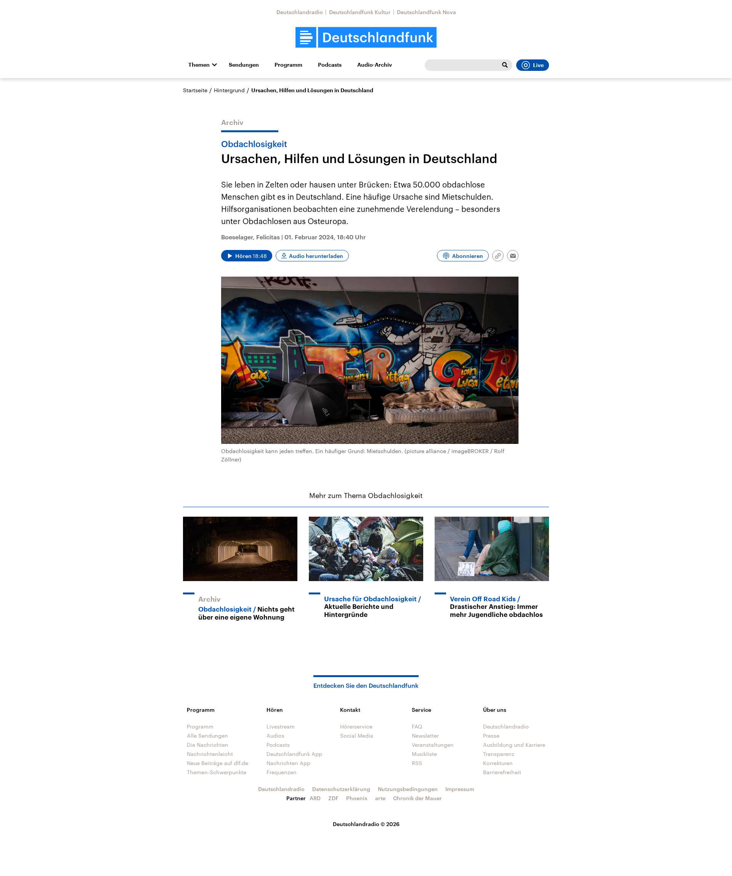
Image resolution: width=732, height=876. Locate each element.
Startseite (195, 90)
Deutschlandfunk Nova (426, 12)
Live (538, 65)
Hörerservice (356, 726)
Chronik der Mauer (417, 798)
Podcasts (330, 64)
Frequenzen (281, 772)
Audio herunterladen (316, 256)
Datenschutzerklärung (341, 789)
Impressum (459, 789)
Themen (199, 64)
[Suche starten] (504, 65)
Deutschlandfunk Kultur (360, 12)
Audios (275, 735)
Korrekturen (498, 763)
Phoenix (357, 798)
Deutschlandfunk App (294, 754)
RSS (417, 763)
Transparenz (498, 754)
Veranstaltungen (433, 744)
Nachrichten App (288, 763)
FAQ (417, 726)
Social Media (356, 735)
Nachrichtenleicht (210, 754)
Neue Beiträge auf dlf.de (217, 763)
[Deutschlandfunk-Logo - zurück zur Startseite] (366, 37)
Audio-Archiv (374, 64)
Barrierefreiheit (502, 772)
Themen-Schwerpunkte (216, 772)
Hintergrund (229, 90)
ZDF (333, 798)
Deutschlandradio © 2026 (366, 824)
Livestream (280, 726)
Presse (491, 735)
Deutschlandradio (299, 12)
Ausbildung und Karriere (514, 744)
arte (380, 798)
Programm (288, 64)
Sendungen (244, 64)
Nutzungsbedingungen (408, 789)
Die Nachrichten (207, 744)
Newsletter (425, 735)
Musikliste (424, 754)
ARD (315, 798)
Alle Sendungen (207, 735)
